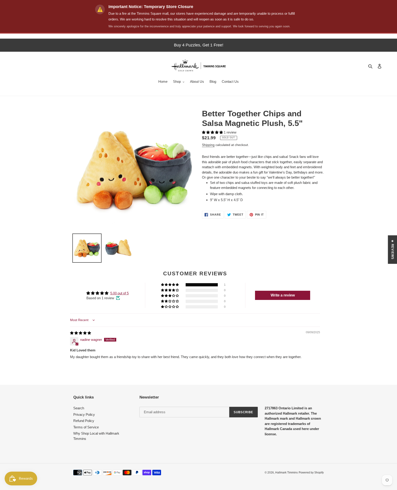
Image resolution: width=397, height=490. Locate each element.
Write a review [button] (283, 295)
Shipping (208, 145)
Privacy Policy (84, 414)
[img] (80, 333)
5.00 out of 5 (119, 293)
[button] (213, 132)
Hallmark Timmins (286, 472)
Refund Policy (83, 421)
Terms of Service (86, 427)
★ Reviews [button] (392, 249)
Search (78, 408)
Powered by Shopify (311, 472)
